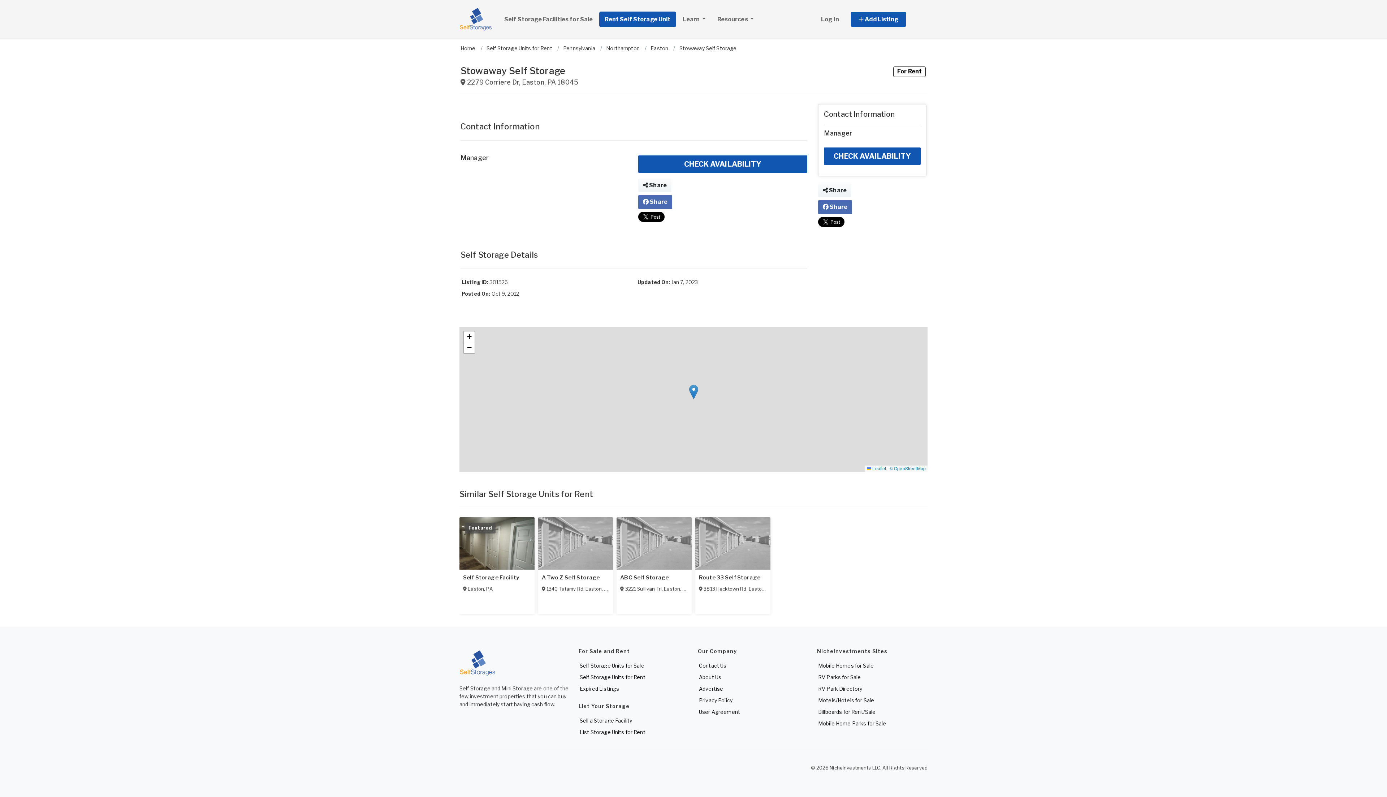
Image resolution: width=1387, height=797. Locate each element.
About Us (710, 677)
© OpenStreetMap (908, 468)
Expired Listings (599, 689)
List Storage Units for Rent (612, 732)
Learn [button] (692, 19)
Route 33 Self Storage (729, 577)
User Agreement (719, 712)
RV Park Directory (840, 689)
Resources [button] (733, 19)
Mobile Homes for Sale (846, 666)
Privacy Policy (716, 700)
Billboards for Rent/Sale (847, 712)
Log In (830, 19)
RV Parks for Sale (839, 677)
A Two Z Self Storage (571, 577)
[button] (887, 19)
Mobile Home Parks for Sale (852, 723)
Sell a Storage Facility (606, 720)
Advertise (711, 689)
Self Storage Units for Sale (612, 666)
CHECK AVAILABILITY (722, 164)
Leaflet (878, 468)
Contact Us (712, 666)
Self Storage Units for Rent (612, 677)
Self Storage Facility (491, 577)
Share (657, 185)
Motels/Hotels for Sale (846, 700)
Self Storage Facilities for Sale (548, 19)
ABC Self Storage (644, 577)
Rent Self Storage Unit (637, 19)
